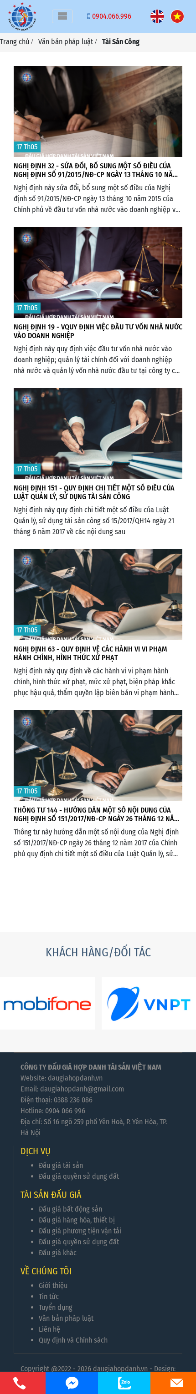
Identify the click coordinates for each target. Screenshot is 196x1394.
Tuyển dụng (55, 1307)
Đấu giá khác (58, 1252)
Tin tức (49, 1296)
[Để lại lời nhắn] (176, 1383)
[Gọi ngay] (19, 1383)
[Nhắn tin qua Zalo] (124, 1383)
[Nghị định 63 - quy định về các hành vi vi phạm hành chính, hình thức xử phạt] (98, 604)
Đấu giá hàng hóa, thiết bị (77, 1220)
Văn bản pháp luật (66, 1318)
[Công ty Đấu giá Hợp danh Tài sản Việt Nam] (22, 16)
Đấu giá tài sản (61, 1165)
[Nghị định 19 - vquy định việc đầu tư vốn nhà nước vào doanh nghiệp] (98, 282)
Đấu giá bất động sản (70, 1209)
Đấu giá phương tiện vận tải (80, 1231)
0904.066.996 (111, 16)
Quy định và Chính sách (73, 1340)
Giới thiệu (53, 1285)
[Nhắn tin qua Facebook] (71, 1383)
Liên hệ (49, 1329)
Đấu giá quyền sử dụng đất (79, 1176)
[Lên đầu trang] (165, 1344)
